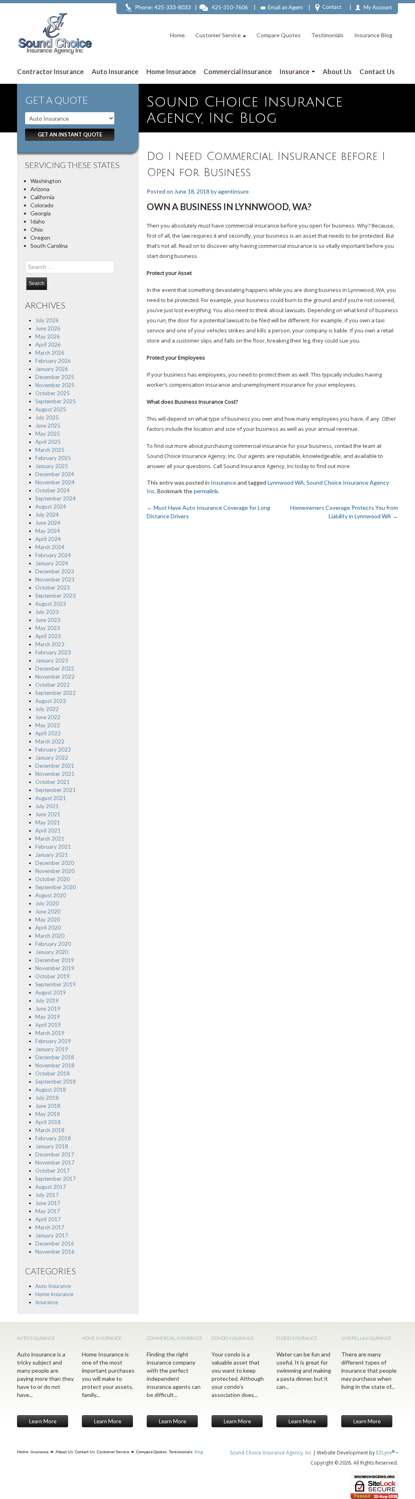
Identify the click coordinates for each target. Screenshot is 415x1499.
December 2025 (54, 377)
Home (177, 35)
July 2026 (47, 320)
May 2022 (47, 725)
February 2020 (53, 944)
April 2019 (48, 1025)
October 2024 (52, 490)
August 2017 (50, 1187)
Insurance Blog (373, 35)
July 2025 (47, 417)
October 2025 (52, 393)
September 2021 (55, 790)
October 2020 (52, 879)
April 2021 (48, 830)
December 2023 (54, 571)
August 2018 (50, 1089)
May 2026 (47, 336)
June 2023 (47, 620)
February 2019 (53, 1041)
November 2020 (55, 871)
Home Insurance (171, 72)
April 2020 (48, 927)
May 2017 (47, 1211)
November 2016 (55, 1251)
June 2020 (47, 911)
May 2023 (47, 628)
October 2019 (52, 976)
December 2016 (54, 1243)
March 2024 (49, 547)
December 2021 (54, 765)
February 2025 (53, 458)
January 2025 (51, 466)
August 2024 (50, 506)
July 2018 (47, 1097)
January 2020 (51, 952)
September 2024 (55, 498)
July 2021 (47, 806)
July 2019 (47, 1000)
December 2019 (54, 960)
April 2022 (48, 733)
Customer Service (218, 35)
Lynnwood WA (285, 482)
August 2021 (50, 798)
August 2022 (50, 701)
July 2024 (47, 514)
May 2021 (47, 822)
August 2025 (50, 409)
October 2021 (52, 782)
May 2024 (47, 531)
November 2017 (55, 1162)
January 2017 (51, 1235)
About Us (337, 72)
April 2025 (48, 442)
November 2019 (55, 968)
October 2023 (52, 587)
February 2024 (53, 555)
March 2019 (49, 1033)
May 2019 (47, 1017)
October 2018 (52, 1073)
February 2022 (53, 749)
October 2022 (52, 684)
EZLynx (384, 1452)
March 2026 (49, 352)
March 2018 (49, 1130)
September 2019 (55, 984)
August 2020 (50, 895)
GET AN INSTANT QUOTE (70, 134)
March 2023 (49, 644)
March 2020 (49, 936)
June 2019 (47, 1008)
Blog (199, 1451)
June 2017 (47, 1203)
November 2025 (55, 385)
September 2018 (55, 1081)
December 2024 (54, 474)
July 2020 (47, 903)
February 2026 (53, 361)
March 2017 (49, 1227)
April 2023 (48, 636)
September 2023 (55, 595)
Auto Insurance (115, 72)
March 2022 (49, 741)
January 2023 (51, 660)
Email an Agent (285, 7)
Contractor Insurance (50, 72)
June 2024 (47, 523)
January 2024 (51, 563)
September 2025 (55, 401)
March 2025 (49, 450)
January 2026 (51, 369)
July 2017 (47, 1195)
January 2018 (51, 1146)
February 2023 (53, 652)
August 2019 (50, 992)
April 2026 (48, 344)
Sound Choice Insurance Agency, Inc (271, 1452)
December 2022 (54, 668)
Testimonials (327, 35)
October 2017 (52, 1170)
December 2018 (54, 1057)
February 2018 (53, 1138)
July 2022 (47, 709)
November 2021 (55, 774)
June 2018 (47, 1106)
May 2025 (47, 433)
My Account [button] (378, 7)
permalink (206, 491)
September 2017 (55, 1178)
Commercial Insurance (237, 72)
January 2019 (51, 1049)
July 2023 (47, 612)
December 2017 (54, 1154)
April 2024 (48, 539)
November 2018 (55, 1065)
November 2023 (55, 579)
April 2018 (48, 1122)
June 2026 (47, 328)
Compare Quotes (279, 35)
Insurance (295, 72)
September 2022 (55, 693)
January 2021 (51, 855)
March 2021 (49, 838)
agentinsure (233, 191)
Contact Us (377, 72)
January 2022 (51, 757)
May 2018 (47, 1114)
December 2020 (54, 863)
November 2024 (55, 482)
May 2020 (47, 919)
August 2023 (50, 603)
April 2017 (48, 1219)
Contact (331, 7)
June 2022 (47, 717)
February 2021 (53, 846)
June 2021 (47, 814)
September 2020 (55, 887)
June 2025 (47, 425)
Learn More (42, 1421)
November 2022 (55, 676)
